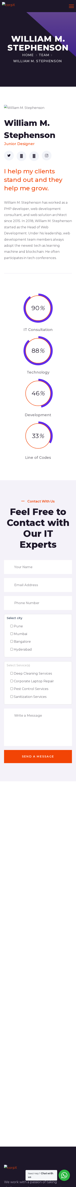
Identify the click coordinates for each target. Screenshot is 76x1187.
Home (28, 55)
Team (44, 55)
